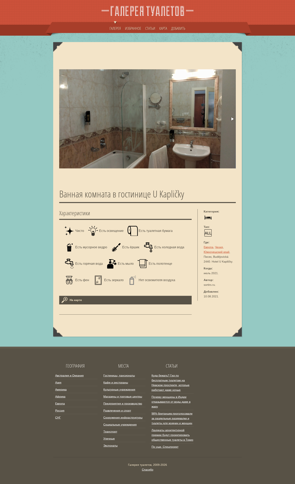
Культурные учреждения (119, 389)
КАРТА (163, 28)
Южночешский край (216, 252)
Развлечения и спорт (117, 410)
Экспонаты (110, 445)
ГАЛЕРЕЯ (115, 28)
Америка (61, 389)
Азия (58, 382)
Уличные (109, 438)
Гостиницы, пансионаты (119, 375)
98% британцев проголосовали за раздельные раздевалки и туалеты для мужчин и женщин (172, 418)
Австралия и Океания (69, 375)
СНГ (58, 417)
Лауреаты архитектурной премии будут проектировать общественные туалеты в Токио (172, 435)
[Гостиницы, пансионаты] (208, 220)
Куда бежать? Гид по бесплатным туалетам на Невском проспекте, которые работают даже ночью (170, 382)
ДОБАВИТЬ (178, 28)
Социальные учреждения (120, 424)
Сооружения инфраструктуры (122, 417)
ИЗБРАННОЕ (133, 28)
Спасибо (147, 469)
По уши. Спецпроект (165, 446)
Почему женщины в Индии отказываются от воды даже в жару (171, 401)
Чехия (219, 247)
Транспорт (110, 431)
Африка (60, 396)
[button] (232, 119)
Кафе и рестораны (115, 382)
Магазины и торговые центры (122, 396)
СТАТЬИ (150, 28)
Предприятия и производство (122, 403)
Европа (208, 247)
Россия (59, 410)
